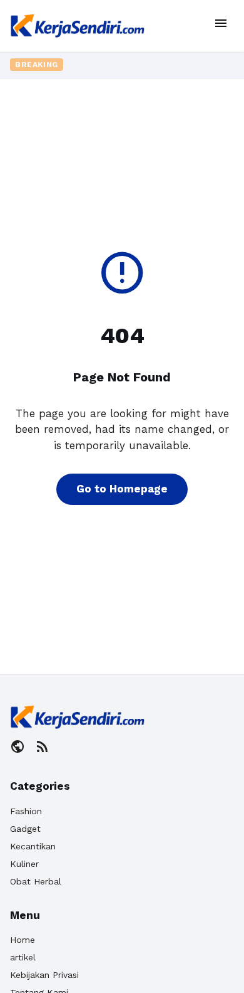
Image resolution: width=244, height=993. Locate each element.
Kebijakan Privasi (44, 975)
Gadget (25, 829)
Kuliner (24, 864)
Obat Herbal (35, 881)
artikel (23, 957)
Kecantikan (33, 846)
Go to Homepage (122, 488)
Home (22, 940)
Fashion (26, 811)
